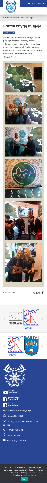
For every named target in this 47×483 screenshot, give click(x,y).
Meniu (41, 3)
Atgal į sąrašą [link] (11, 292)
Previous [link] (4, 318)
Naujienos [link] (7, 17)
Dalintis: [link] (37, 293)
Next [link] (42, 318)
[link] (34, 3)
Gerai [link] (24, 479)
